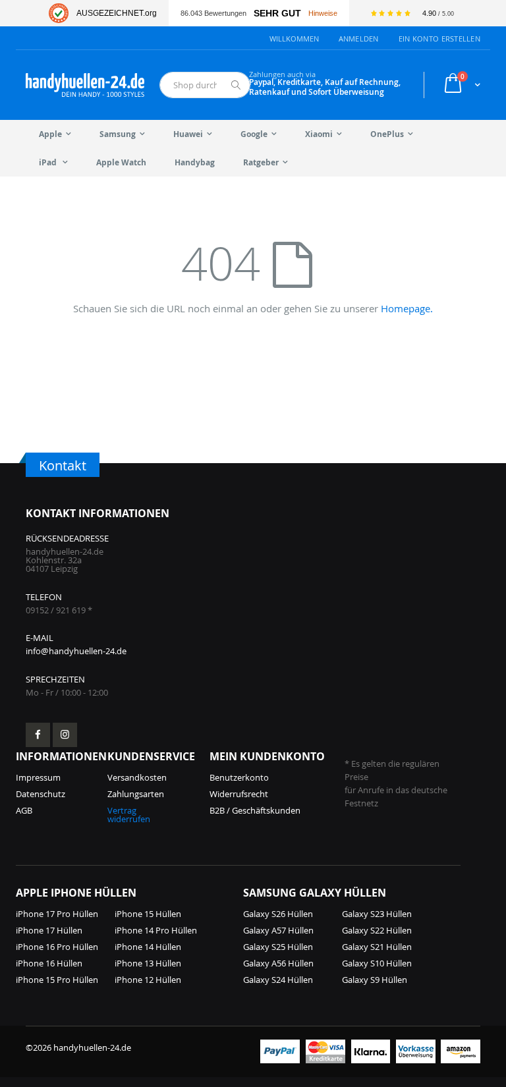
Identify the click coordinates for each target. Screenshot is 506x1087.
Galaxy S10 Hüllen (377, 963)
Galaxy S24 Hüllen (278, 980)
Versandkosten (137, 777)
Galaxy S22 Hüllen (377, 930)
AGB (24, 810)
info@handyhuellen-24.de (76, 651)
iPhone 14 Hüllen (148, 947)
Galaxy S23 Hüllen (377, 914)
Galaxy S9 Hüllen (374, 980)
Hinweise (322, 13)
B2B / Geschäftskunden (255, 810)
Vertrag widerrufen (128, 814)
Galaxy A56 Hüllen (278, 963)
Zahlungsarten (135, 794)
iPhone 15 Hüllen (148, 914)
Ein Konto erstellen (439, 38)
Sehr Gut (277, 13)
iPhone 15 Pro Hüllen (57, 980)
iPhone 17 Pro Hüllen (57, 914)
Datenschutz (40, 794)
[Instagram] (65, 735)
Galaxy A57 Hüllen (278, 930)
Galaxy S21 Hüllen (377, 947)
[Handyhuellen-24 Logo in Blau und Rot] (85, 85)
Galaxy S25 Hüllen (278, 947)
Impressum (38, 777)
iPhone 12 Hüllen (148, 980)
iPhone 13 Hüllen (148, 963)
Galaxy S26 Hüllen (278, 914)
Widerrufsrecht (239, 794)
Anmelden (359, 38)
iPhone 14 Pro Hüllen (156, 930)
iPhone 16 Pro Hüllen (57, 947)
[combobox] (204, 85)
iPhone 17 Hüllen (49, 930)
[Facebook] (38, 735)
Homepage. (407, 308)
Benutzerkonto (239, 777)
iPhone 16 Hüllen (49, 963)
